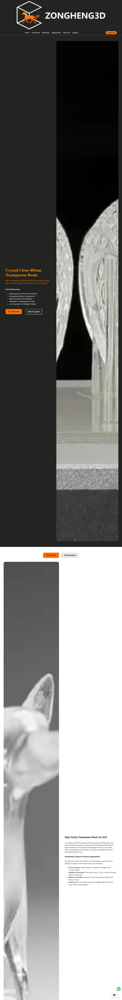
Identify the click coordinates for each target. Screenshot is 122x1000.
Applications (56, 33)
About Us (66, 33)
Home (27, 33)
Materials (45, 33)
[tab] (51, 555)
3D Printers (36, 33)
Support (75, 33)
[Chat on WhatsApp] (118, 991)
